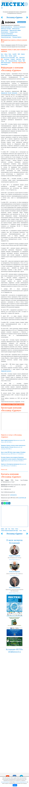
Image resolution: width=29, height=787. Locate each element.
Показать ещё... (4, 469)
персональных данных (5, 782)
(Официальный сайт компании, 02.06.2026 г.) (13, 459)
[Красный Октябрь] (27, 18)
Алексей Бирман (14, 571)
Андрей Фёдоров (14, 555)
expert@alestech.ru (14, 575)
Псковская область (22, 22)
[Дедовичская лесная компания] (1, 18)
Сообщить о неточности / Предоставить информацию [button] (12, 404)
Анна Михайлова (14, 587)
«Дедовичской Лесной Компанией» (9, 93)
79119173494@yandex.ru (14, 592)
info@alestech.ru (14, 652)
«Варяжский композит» (6, 371)
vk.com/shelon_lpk (22, 497)
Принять (14, 785)
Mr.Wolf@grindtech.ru (14, 559)
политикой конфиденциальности (21, 782)
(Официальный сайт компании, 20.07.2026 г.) (13, 447)
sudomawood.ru (13, 495)
